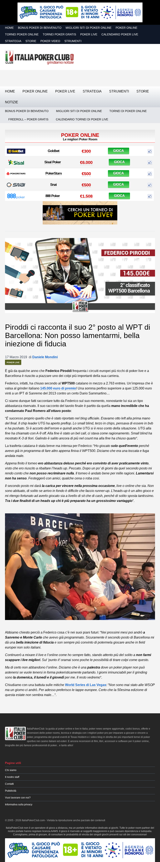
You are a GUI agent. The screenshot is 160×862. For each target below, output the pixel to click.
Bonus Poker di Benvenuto (39, 27)
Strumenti (72, 41)
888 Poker (52, 196)
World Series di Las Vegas (85, 685)
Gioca (118, 150)
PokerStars (53, 173)
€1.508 (86, 196)
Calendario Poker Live (119, 34)
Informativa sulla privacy (18, 804)
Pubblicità (10, 790)
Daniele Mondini (45, 357)
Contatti (9, 783)
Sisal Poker (52, 162)
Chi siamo (10, 770)
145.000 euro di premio (58, 388)
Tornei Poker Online (22, 34)
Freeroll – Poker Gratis (28, 119)
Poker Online (126, 27)
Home (9, 27)
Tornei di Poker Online (128, 111)
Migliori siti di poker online (88, 27)
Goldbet (53, 151)
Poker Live (88, 34)
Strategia (13, 41)
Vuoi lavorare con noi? (18, 797)
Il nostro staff (12, 777)
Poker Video (50, 41)
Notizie (11, 102)
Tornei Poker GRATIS (59, 34)
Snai (53, 185)
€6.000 (86, 162)
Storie (30, 41)
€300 (86, 151)
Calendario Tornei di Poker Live (82, 119)
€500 (86, 173)
